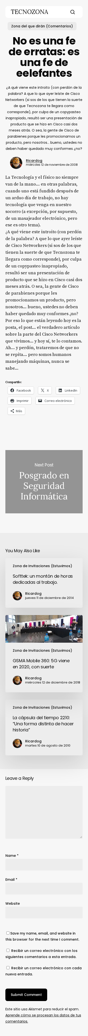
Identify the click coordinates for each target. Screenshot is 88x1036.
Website (12, 903)
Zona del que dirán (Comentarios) (42, 26)
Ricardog (34, 160)
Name (12, 855)
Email (11, 879)
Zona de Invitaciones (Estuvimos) (42, 566)
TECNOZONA (29, 12)
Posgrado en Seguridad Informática (44, 481)
